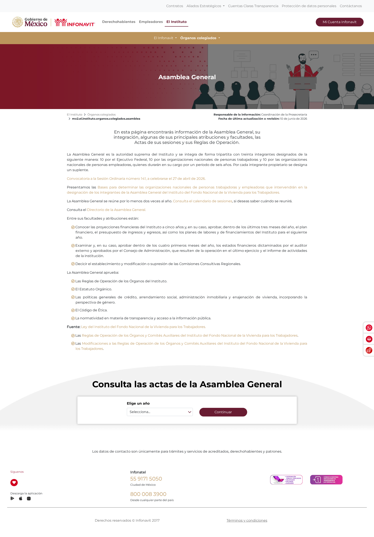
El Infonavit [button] (164, 38)
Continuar (223, 412)
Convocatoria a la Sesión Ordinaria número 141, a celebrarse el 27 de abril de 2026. (136, 179)
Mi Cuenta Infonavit (340, 22)
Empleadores (151, 22)
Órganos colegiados (101, 114)
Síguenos (17, 471)
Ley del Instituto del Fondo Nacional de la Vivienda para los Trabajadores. (143, 327)
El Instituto (176, 22)
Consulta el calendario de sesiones (202, 201)
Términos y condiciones (247, 520)
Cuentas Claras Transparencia (253, 6)
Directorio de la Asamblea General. (116, 210)
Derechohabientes (118, 22)
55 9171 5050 (146, 479)
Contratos (174, 6)
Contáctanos (351, 6)
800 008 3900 (148, 494)
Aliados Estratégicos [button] (204, 6)
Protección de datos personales (309, 6)
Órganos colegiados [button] (199, 38)
